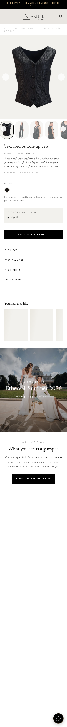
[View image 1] (7, 130)
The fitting (33, 270)
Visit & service (33, 279)
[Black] (7, 190)
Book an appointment (33, 478)
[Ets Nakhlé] (33, 16)
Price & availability (33, 234)
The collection (25, 28)
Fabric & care (33, 260)
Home (7, 28)
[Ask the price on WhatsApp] (58, 718)
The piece (33, 250)
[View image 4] (51, 130)
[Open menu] (7, 16)
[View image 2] (22, 130)
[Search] (60, 16)
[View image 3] (37, 130)
